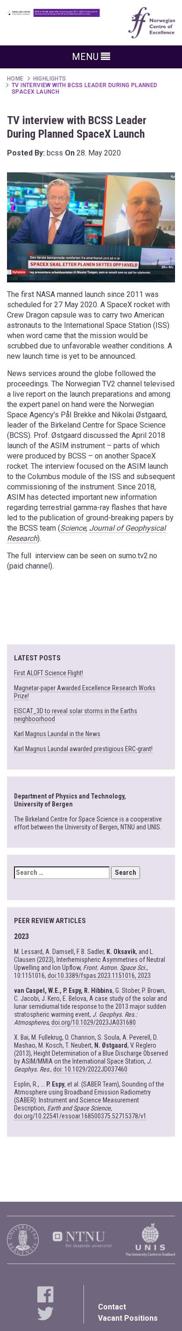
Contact (112, 1306)
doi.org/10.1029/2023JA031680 (93, 1022)
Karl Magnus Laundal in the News (57, 734)
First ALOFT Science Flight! (48, 673)
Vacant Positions (128, 1318)
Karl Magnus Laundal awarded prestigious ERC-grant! (83, 749)
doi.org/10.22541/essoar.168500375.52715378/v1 (80, 1116)
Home (15, 78)
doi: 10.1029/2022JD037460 (90, 1069)
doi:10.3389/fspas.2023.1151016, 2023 (99, 975)
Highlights (49, 78)
